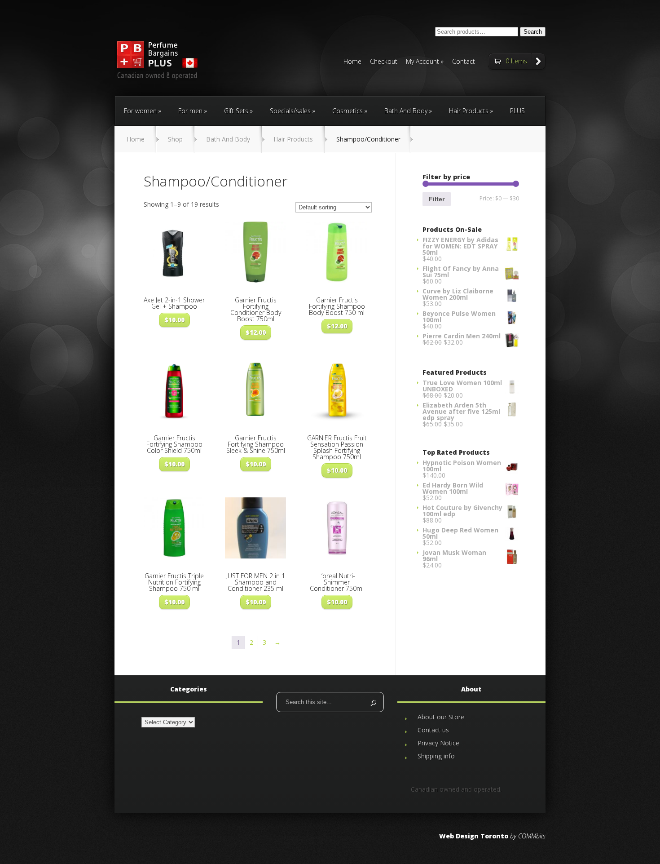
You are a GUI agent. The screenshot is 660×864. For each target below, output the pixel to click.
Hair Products (468, 110)
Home (352, 62)
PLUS (517, 110)
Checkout (383, 62)
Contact (463, 62)
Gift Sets (236, 110)
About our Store (441, 717)
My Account (422, 62)
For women (140, 110)
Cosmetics (347, 110)
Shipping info (436, 756)
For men (190, 110)
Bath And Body (405, 110)
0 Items (516, 61)
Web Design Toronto (473, 836)
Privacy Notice (438, 743)
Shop (175, 139)
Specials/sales (290, 110)
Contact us (433, 730)
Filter (436, 199)
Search (533, 31)
